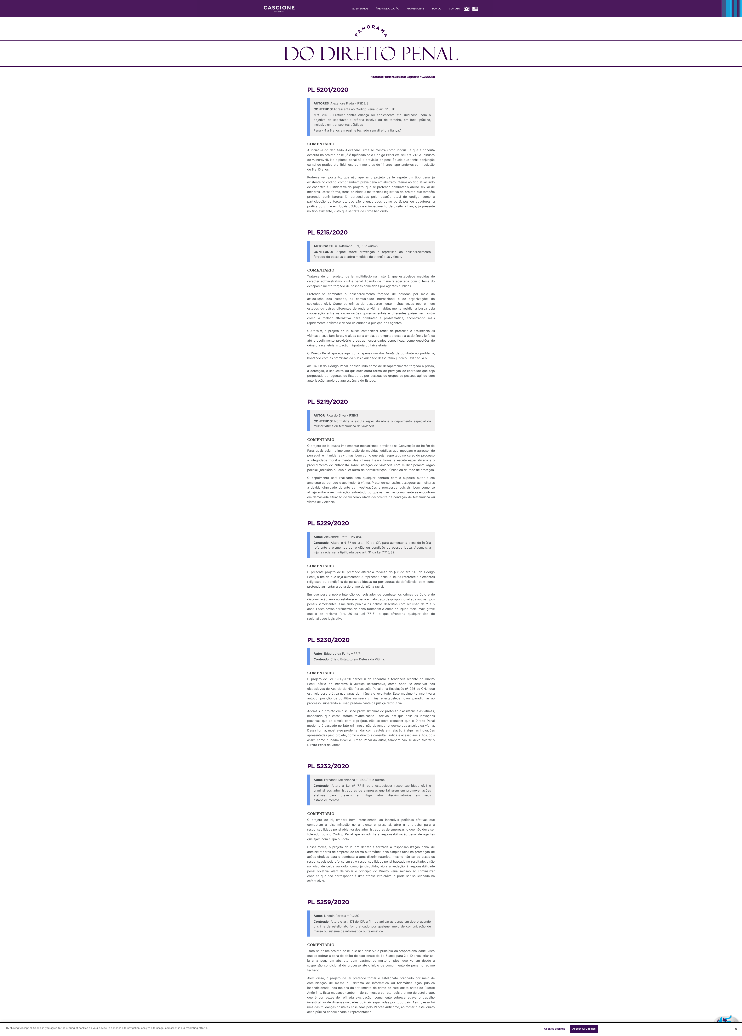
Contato (454, 8)
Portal (436, 8)
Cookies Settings (554, 1028)
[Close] (736, 1029)
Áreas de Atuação (387, 8)
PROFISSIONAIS (416, 8)
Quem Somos (360, 8)
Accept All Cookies (584, 1028)
